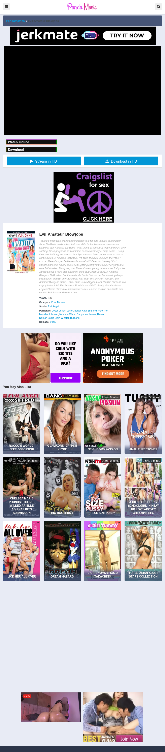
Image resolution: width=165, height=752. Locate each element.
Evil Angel (53, 306)
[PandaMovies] (82, 7)
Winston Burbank (70, 317)
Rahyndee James (86, 314)
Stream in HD (46, 161)
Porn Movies (58, 302)
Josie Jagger (74, 310)
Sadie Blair (54, 317)
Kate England (89, 310)
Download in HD (124, 161)
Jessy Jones (59, 310)
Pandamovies (15, 21)
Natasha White (67, 314)
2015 (53, 321)
